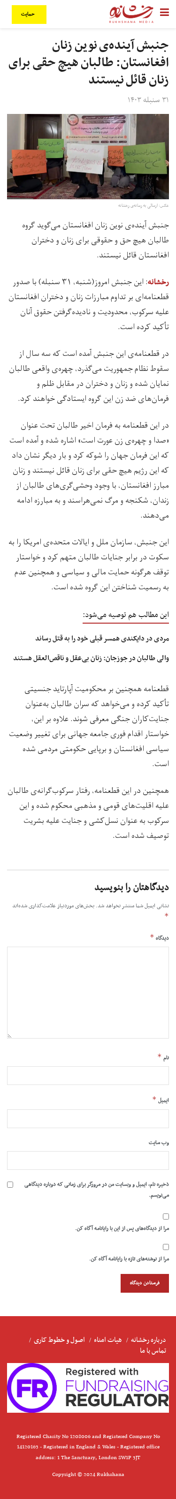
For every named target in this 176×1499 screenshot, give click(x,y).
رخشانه (158, 282)
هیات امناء (108, 1340)
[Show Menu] (164, 14)
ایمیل (160, 1100)
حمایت (28, 14)
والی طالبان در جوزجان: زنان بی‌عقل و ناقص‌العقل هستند (91, 658)
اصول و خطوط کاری (59, 1340)
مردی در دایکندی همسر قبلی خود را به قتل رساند (102, 639)
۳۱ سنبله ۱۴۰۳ (148, 100)
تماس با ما (153, 1351)
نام (163, 1057)
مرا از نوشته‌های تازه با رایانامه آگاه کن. (129, 1259)
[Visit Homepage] (131, 14)
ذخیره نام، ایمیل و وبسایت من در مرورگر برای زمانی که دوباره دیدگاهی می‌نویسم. (96, 1189)
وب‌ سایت (159, 1142)
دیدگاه (159, 938)
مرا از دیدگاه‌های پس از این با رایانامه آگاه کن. (122, 1228)
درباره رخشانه (148, 1340)
